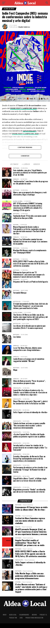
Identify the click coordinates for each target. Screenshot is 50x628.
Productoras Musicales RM (34, 618)
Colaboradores (24, 615)
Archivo (34, 615)
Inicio (4, 615)
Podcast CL (43, 615)
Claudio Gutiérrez (24, 27)
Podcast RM (13, 618)
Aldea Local (12, 615)
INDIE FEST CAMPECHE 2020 (23, 108)
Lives (21, 618)
